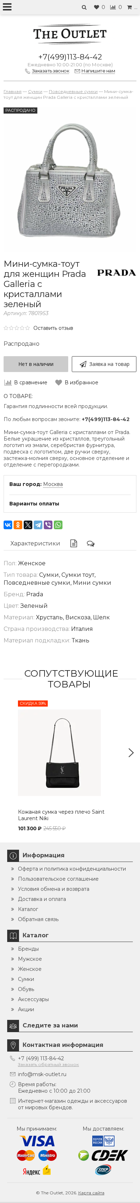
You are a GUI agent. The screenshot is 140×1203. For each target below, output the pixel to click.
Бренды (28, 949)
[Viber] (48, 525)
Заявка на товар (109, 364)
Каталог (28, 909)
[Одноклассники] (18, 525)
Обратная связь (38, 919)
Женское (30, 969)
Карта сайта (91, 1192)
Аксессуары (33, 999)
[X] (28, 525)
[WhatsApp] (58, 525)
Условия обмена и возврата (53, 889)
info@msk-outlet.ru (42, 1074)
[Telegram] (38, 525)
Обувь (26, 989)
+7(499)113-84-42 (70, 56)
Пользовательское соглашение (58, 879)
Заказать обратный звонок (48, 1064)
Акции (26, 1009)
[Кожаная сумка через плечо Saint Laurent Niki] (70, 752)
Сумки (26, 979)
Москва (53, 484)
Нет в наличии (35, 364)
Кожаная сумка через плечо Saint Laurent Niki (61, 815)
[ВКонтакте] (8, 525)
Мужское (30, 959)
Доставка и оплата (42, 899)
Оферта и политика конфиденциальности (72, 869)
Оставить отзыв (53, 328)
